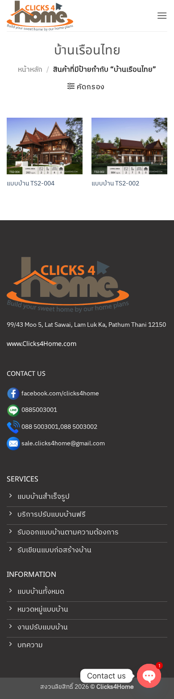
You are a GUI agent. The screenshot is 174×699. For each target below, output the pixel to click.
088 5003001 (39, 427)
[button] (162, 15)
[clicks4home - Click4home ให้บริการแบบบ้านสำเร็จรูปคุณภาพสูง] (51, 15)
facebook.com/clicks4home (60, 393)
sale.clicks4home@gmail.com (63, 443)
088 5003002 (78, 427)
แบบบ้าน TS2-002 (115, 184)
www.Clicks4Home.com (41, 344)
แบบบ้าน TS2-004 (30, 184)
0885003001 (39, 410)
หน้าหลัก (30, 70)
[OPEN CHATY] (149, 676)
